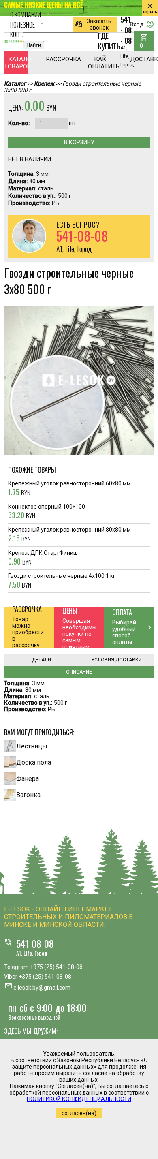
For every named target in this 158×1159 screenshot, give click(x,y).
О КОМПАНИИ (31, 14)
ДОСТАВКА (142, 59)
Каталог (15, 83)
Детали (41, 660)
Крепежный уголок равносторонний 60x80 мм (69, 488)
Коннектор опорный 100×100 (46, 511)
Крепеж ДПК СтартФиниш (43, 558)
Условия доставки (116, 660)
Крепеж (44, 83)
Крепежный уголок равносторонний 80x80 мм (69, 534)
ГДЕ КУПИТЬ (109, 40)
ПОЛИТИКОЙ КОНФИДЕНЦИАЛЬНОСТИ (79, 1099)
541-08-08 (35, 943)
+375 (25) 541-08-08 (56, 967)
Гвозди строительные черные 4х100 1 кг (61, 581)
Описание (79, 672)
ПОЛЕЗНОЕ (28, 25)
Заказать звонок (93, 24)
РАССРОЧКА (58, 59)
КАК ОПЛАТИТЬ (100, 63)
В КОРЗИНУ (79, 142)
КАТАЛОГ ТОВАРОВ (16, 63)
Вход (142, 24)
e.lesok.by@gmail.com (41, 987)
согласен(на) (79, 1113)
